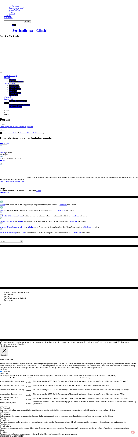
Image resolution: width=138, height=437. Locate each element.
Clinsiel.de (8, 97)
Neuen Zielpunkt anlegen (8, 233)
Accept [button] (14, 346)
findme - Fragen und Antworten (19, 105)
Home (6, 110)
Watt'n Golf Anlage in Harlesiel (15, 298)
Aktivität (14, 127)
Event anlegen (13, 95)
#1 (1, 158)
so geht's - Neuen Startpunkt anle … (12, 227)
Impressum (12, 80)
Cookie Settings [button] (6, 346)
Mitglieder (8, 127)
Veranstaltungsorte (15, 93)
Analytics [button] (3, 418)
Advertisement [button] (5, 424)
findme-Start (8, 99)
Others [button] (2, 430)
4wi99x (2, 205)
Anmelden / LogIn (10, 76)
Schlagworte (13, 91)
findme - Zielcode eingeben (18, 101)
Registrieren (29, 127)
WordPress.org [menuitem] (14, 6)
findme (6, 296)
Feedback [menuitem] (12, 14)
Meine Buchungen (15, 89)
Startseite (7, 78)
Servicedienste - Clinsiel (29, 30)
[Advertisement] (69, 55)
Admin (2, 153)
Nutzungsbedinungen (7, 221)
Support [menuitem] (11, 12)
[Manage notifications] (133, 432)
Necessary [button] (3, 369)
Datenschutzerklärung (16, 81)
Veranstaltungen (9, 83)
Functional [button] (3, 406)
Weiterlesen (63, 205)
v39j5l (2, 210)
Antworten (5, 143)
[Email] (13, 25)
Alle (1, 156)
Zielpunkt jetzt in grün (7, 216)
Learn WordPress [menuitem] (14, 10)
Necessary (6, 372)
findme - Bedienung (15, 107)
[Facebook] (15, 25)
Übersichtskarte (14, 85)
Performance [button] (4, 412)
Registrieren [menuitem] (8, 18)
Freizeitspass (8, 300)
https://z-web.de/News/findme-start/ (12, 181)
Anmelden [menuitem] (7, 16)
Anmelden (21, 127)
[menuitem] (71, 21)
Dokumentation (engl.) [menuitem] (16, 8)
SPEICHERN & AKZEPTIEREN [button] (12, 436)
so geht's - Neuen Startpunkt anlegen (16, 292)
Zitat (3, 160)
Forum (6, 103)
